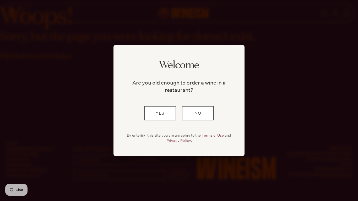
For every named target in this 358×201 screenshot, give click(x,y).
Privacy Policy (178, 140)
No (197, 113)
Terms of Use (213, 135)
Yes (160, 113)
